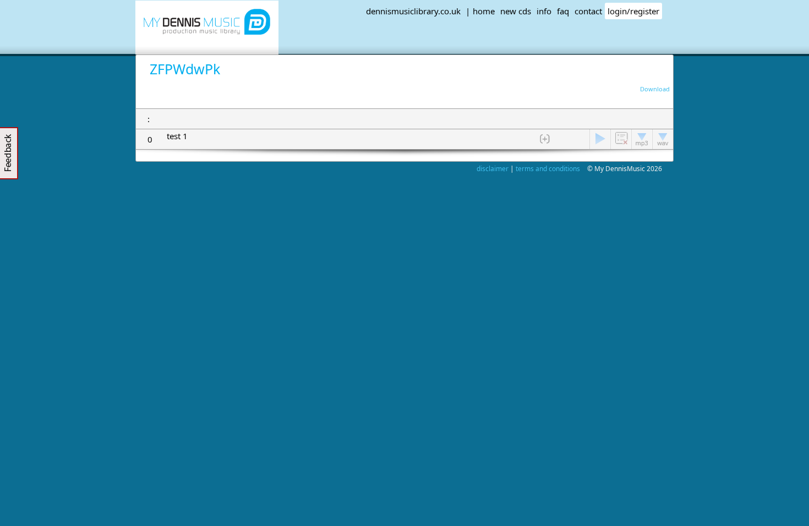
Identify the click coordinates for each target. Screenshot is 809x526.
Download (654, 89)
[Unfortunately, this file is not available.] (599, 139)
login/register (633, 11)
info (544, 11)
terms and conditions (548, 168)
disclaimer (493, 168)
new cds (515, 11)
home (484, 11)
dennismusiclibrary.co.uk (413, 11)
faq (563, 11)
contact (588, 11)
